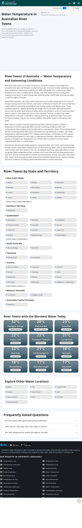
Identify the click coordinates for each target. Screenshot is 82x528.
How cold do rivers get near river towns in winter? (26, 426)
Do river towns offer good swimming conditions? (26, 420)
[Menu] (78, 3)
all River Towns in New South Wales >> (19, 201)
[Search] (69, 3)
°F (69, 8)
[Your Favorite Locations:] (74, 3)
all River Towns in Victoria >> (15, 286)
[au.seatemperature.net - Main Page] (9, 3)
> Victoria (9, 262)
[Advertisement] (41, 55)
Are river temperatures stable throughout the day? (26, 432)
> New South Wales (14, 178)
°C (64, 8)
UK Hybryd (76, 8)
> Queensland (12, 215)
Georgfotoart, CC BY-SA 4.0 (57, 15)
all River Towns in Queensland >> (17, 239)
